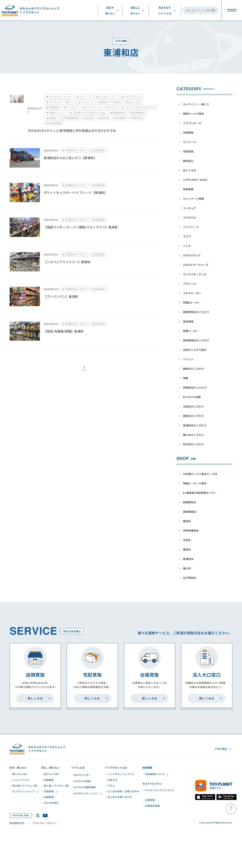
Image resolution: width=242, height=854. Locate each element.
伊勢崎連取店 (191, 530)
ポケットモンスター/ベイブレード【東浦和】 (75, 192)
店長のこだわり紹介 (195, 350)
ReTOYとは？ (82, 775)
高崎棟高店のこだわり (196, 340)
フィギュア (189, 208)
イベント (188, 359)
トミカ (187, 246)
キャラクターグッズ (195, 274)
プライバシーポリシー (45, 823)
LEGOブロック (192, 255)
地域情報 (188, 189)
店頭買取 (188, 132)
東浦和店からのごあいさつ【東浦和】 (70, 157)
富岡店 (187, 549)
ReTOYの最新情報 (85, 787)
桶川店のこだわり (193, 435)
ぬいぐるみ (189, 170)
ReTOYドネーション (86, 793)
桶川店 (187, 568)
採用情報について (155, 774)
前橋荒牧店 (189, 502)
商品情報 (188, 321)
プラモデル (189, 217)
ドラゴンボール (192, 123)
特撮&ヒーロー (192, 302)
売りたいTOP (51, 774)
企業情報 (150, 799)
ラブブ (187, 236)
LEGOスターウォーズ (196, 265)
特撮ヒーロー (191, 331)
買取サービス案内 (193, 113)
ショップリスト (21, 779)
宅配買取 (188, 151)
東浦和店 (188, 559)
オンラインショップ (23, 791)
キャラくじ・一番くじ (196, 104)
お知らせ (112, 779)
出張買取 (49, 796)
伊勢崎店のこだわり (195, 387)
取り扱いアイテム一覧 (24, 785)
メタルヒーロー (192, 293)
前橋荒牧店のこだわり (196, 312)
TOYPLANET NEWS (195, 180)
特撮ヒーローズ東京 (195, 483)
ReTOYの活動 (82, 781)
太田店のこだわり (193, 406)
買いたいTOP (19, 774)
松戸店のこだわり (193, 444)
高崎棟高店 (189, 511)
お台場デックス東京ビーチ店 (200, 474)
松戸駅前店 (189, 578)
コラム (111, 785)
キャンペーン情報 (193, 198)
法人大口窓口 (51, 802)
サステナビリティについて (160, 790)
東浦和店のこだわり (195, 425)
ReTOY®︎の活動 (192, 397)
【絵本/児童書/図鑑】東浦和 (64, 331)
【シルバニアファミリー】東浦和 (67, 262)
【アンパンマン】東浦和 (61, 296)
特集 (185, 378)
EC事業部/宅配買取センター (200, 493)
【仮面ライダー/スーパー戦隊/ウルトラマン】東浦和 (81, 227)
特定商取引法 (17, 823)
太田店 (187, 540)
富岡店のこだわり (193, 416)
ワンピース (189, 142)
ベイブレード (191, 227)
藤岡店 (187, 521)
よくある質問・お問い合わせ (124, 791)
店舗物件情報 (152, 805)
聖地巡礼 (188, 161)
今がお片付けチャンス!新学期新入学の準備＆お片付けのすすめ (72, 130)
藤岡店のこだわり (193, 368)
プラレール (189, 283)
